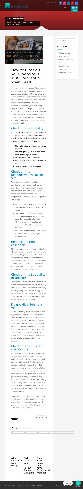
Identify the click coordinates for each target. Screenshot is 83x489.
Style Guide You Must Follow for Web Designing (29, 465)
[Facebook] (60, 3)
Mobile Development (67, 59)
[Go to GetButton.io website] (78, 487)
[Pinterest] (72, 3)
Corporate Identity (66, 53)
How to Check (39, 417)
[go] (73, 41)
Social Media (64, 66)
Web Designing (40, 59)
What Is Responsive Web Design (17, 462)
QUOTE (74, 9)
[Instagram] (64, 3)
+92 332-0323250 (51, 3)
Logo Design (64, 56)
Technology (63, 69)
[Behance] (76, 3)
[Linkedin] (68, 3)
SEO (60, 63)
